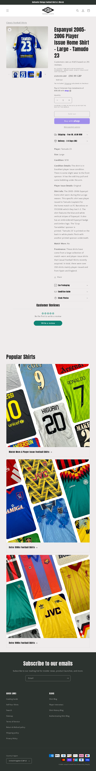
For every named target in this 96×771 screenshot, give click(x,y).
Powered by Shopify (83, 764)
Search (9, 710)
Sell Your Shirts (12, 705)
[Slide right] (45, 74)
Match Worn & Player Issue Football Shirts (29, 451)
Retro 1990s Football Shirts (22, 547)
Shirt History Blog (56, 710)
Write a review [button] (48, 323)
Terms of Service (13, 722)
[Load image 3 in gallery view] (31, 74)
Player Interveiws (56, 705)
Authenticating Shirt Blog (59, 716)
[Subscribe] (67, 678)
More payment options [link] (72, 127)
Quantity (57, 95)
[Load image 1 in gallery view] (15, 74)
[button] (7, 10)
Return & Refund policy (15, 727)
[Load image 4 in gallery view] (38, 74)
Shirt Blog (53, 699)
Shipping (67, 83)
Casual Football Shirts (70, 764)
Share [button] (59, 277)
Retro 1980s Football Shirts (22, 642)
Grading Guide (12, 699)
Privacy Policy (11, 739)
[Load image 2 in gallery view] (23, 74)
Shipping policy (12, 733)
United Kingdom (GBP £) (18, 761)
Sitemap (9, 716)
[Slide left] (9, 74)
